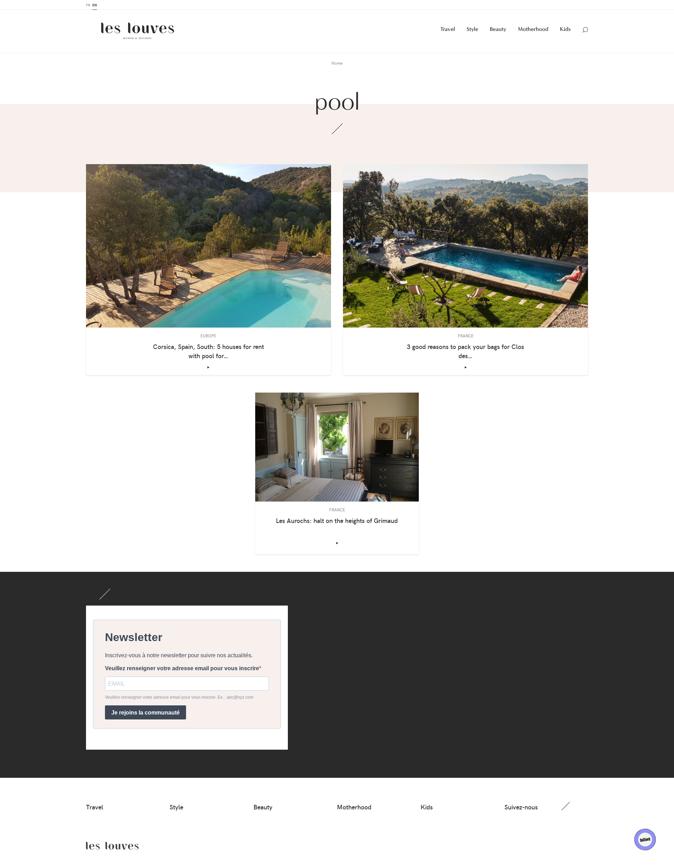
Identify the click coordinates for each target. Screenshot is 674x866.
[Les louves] (137, 30)
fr (88, 4)
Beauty (498, 29)
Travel (447, 29)
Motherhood (533, 29)
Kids (565, 29)
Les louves (112, 845)
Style (472, 29)
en (94, 4)
